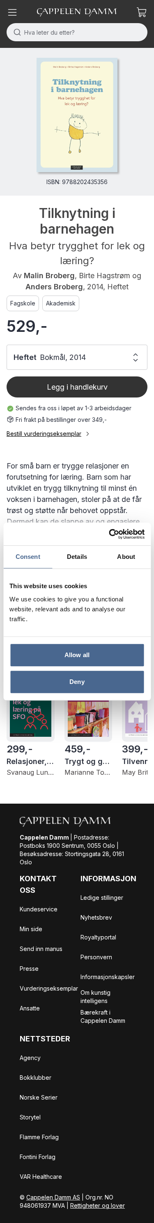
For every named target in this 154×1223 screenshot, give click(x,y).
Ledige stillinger (101, 897)
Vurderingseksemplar (49, 988)
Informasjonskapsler (107, 976)
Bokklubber (35, 1077)
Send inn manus (41, 948)
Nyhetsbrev (96, 917)
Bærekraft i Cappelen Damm (102, 1016)
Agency (30, 1057)
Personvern (96, 956)
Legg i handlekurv (77, 387)
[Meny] (12, 12)
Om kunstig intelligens (95, 996)
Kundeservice (38, 909)
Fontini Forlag (37, 1156)
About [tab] (126, 556)
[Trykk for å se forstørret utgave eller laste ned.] (77, 115)
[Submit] (15, 32)
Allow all (77, 654)
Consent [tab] (28, 556)
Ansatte (30, 1008)
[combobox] (77, 32)
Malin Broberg (49, 275)
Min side (31, 928)
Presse (29, 968)
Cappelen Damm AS (53, 1197)
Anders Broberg (54, 286)
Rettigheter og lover (97, 1205)
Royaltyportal (98, 937)
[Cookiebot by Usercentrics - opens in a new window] (110, 534)
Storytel (30, 1117)
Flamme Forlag (39, 1136)
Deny (76, 681)
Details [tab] (77, 556)
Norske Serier (38, 1097)
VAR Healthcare (41, 1176)
